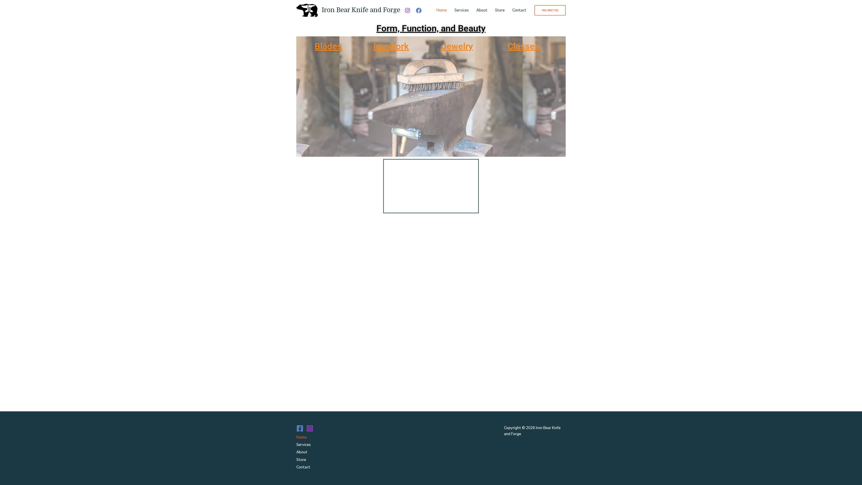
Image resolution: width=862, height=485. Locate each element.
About (481, 10)
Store (500, 10)
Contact (519, 10)
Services (461, 10)
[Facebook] (419, 10)
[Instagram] (407, 10)
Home (441, 10)
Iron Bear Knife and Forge (361, 10)
